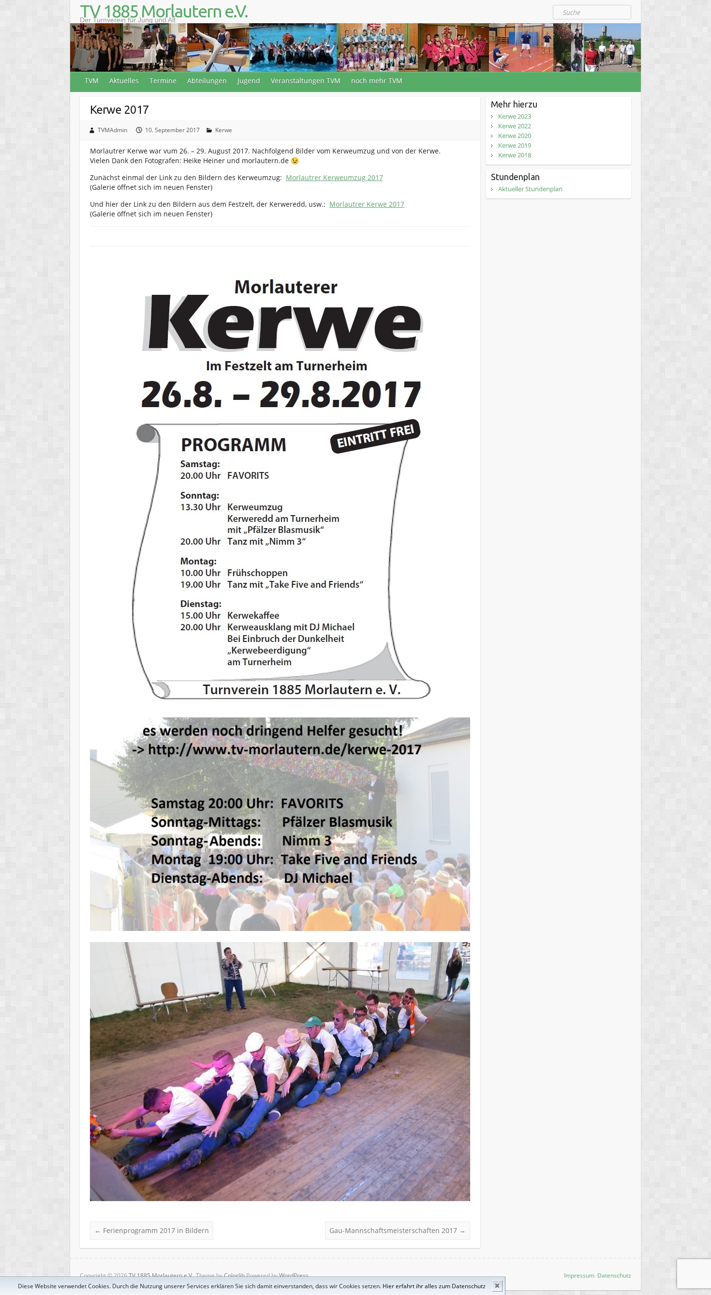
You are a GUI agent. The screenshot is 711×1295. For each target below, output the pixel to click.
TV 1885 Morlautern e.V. (164, 11)
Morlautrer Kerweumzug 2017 (334, 177)
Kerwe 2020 (514, 135)
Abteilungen (207, 80)
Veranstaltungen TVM (306, 80)
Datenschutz (614, 1275)
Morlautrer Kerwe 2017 (366, 204)
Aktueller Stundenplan (530, 188)
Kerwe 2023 (514, 116)
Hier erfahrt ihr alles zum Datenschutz (434, 1286)
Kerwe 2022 (514, 126)
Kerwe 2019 (514, 145)
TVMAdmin (112, 130)
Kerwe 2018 (514, 155)
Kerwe (223, 130)
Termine (163, 80)
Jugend (248, 80)
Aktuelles (124, 80)
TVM (92, 80)
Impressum (579, 1275)
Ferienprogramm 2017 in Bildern (151, 1230)
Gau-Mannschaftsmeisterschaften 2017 (397, 1230)
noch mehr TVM (376, 80)
